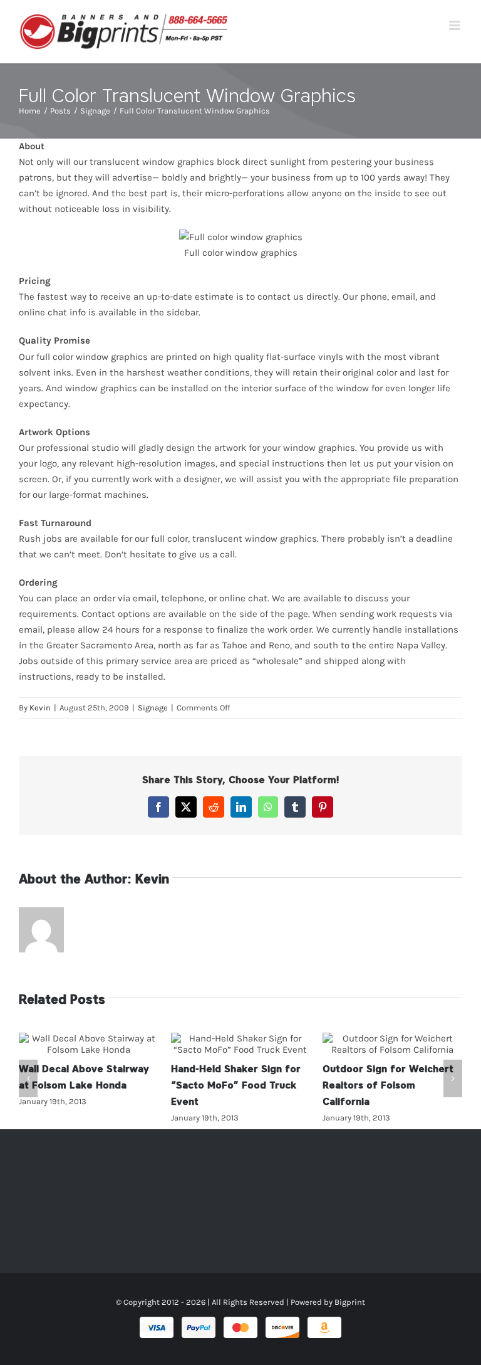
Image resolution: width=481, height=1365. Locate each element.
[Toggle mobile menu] (455, 25)
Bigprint (349, 1302)
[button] (28, 1078)
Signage (153, 707)
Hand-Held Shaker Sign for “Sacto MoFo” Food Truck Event (240, 1044)
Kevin (40, 707)
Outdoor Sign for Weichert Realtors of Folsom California (393, 1044)
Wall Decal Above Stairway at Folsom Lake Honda (88, 1044)
